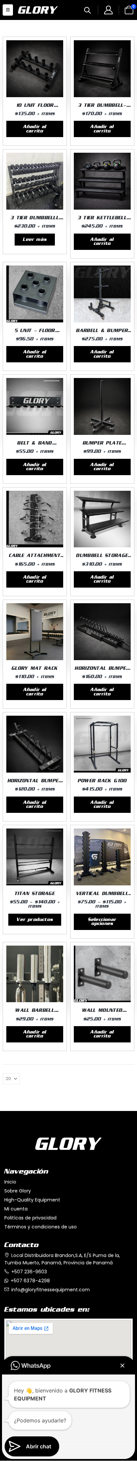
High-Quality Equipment (32, 1199)
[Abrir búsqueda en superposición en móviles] (87, 10)
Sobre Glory (17, 1190)
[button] (8, 10)
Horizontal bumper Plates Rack (35, 783)
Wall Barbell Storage (34, 1013)
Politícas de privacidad (30, 1217)
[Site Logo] (34, 10)
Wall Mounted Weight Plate (102, 1013)
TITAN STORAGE (35, 893)
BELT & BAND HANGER (34, 446)
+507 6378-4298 (30, 1280)
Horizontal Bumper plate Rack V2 (102, 671)
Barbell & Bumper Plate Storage (102, 333)
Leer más (35, 239)
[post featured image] (34, 68)
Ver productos (35, 919)
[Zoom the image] (68, 1141)
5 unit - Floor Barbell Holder (35, 333)
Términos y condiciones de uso (40, 1226)
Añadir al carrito (35, 128)
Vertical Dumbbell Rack (102, 896)
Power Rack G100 (102, 780)
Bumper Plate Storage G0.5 (102, 446)
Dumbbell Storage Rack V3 (102, 558)
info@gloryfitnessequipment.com (50, 1289)
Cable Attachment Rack (35, 558)
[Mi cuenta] (108, 11)
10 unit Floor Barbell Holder (35, 108)
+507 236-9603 (29, 1271)
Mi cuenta (16, 1208)
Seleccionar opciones (102, 921)
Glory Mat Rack (35, 668)
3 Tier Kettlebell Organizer (102, 220)
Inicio (10, 1182)
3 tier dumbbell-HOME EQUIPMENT (102, 108)
